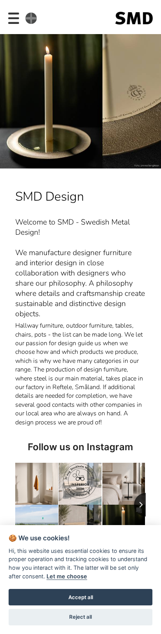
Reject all (80, 617)
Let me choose (67, 576)
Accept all (80, 597)
